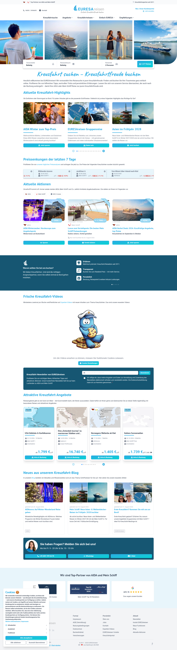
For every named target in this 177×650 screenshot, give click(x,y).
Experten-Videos (66, 302)
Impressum (24, 621)
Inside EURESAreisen (140, 622)
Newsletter (137, 619)
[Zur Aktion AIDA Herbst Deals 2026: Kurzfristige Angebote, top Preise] (133, 210)
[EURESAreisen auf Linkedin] (53, 630)
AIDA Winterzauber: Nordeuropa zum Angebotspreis (39, 229)
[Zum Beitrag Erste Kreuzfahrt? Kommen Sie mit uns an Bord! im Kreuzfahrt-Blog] (133, 492)
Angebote (66, 18)
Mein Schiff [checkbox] (41, 194)
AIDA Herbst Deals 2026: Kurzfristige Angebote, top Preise (133, 229)
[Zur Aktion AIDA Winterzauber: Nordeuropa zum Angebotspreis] (44, 210)
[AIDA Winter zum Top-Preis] (44, 114)
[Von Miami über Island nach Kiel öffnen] (80, 173)
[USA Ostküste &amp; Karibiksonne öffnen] (39, 433)
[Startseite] (88, 10)
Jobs (104, 622)
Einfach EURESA (106, 18)
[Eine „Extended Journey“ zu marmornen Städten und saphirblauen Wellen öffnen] (72, 433)
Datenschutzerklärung (139, 380)
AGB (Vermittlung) (79, 622)
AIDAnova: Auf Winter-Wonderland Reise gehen (42, 511)
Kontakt (44, 10)
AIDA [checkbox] (29, 194)
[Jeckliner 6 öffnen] (35, 173)
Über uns (106, 619)
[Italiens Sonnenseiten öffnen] (138, 433)
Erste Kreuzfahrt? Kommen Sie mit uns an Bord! (132, 511)
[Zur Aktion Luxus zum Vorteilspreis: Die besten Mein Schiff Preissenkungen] (88, 210)
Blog (33, 478)
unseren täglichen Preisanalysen (48, 164)
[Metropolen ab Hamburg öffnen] (129, 173)
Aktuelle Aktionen (139, 632)
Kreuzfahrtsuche (50, 18)
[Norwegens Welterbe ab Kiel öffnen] (105, 433)
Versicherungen (78, 635)
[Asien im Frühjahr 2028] (133, 114)
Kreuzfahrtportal (109, 635)
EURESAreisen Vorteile (111, 632)
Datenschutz (77, 629)
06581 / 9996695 (31, 10)
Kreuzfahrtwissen (85, 18)
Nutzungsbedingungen (81, 626)
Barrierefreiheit (78, 632)
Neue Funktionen (139, 626)
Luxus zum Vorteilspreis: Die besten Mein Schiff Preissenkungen (86, 229)
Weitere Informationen (12, 621)
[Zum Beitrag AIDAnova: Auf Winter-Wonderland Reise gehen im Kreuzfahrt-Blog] (44, 492)
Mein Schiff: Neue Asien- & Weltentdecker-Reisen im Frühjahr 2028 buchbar (88, 511)
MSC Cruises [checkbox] (57, 194)
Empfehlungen (126, 18)
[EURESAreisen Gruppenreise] (88, 114)
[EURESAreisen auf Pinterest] (49, 630)
